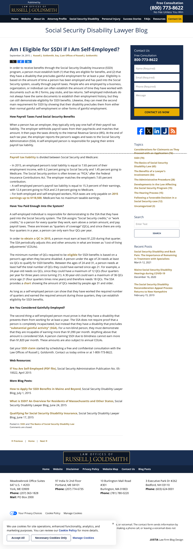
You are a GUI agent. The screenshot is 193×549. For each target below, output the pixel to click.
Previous (17, 441)
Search (157, 233)
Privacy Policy (91, 469)
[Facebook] (140, 131)
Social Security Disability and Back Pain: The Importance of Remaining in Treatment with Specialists (155, 255)
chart (27, 283)
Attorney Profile (57, 18)
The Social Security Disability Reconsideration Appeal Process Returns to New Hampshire (153, 288)
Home (14, 18)
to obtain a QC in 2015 (35, 238)
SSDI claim (28, 348)
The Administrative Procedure (154, 179)
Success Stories (132, 18)
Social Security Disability (84, 18)
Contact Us (174, 18)
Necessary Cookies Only (51, 537)
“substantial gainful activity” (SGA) (33, 328)
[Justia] (164, 131)
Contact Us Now (157, 112)
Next (43, 441)
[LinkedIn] (156, 131)
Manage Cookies (73, 513)
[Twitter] (148, 131)
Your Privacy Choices (30, 513)
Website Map (110, 469)
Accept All (18, 537)
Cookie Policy (52, 513)
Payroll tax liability (23, 157)
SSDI (22, 424)
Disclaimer (72, 469)
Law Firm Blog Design (166, 539)
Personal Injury (111, 18)
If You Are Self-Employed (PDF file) (33, 368)
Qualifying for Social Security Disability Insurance (43, 413)
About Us (39, 18)
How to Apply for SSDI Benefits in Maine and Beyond (45, 389)
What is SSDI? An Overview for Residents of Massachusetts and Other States (61, 401)
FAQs (147, 18)
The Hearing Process (148, 192)
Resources (159, 18)
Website (26, 18)
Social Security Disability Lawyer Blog (34, 8)
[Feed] (172, 131)
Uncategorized (144, 206)
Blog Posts (144, 469)
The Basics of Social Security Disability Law (52, 424)
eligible (72, 255)
